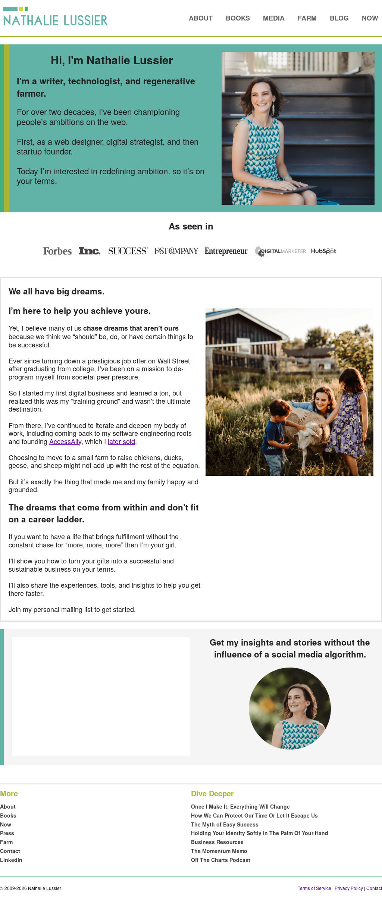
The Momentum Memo (219, 850)
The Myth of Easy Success (225, 824)
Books (238, 18)
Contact (10, 850)
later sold (121, 441)
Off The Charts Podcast (220, 859)
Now (370, 18)
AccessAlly (65, 441)
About (201, 18)
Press (7, 833)
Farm (307, 18)
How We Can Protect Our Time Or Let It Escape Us (254, 815)
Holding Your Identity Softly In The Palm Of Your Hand (259, 833)
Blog (339, 18)
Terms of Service (314, 888)
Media (274, 18)
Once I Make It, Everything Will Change (240, 806)
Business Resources (217, 842)
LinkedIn (11, 859)
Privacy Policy (349, 888)
